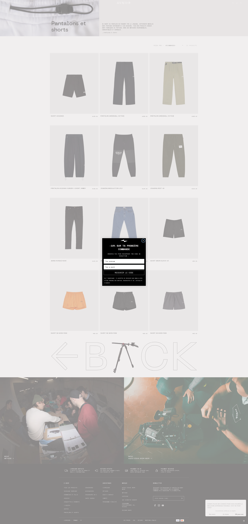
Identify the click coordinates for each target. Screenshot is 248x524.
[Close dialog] (143, 240)
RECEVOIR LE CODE (124, 272)
